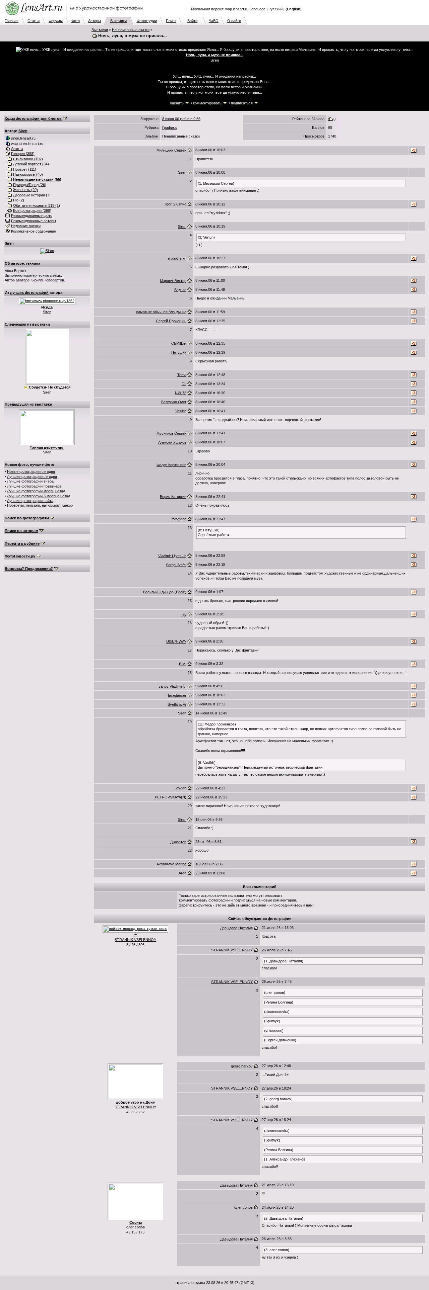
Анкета (17, 149)
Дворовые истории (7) (32, 195)
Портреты (15, 505)
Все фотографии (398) (32, 210)
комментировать (207, 103)
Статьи (33, 21)
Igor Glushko (175, 204)
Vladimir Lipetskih (172, 556)
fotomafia (179, 519)
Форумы (56, 21)
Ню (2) (18, 200)
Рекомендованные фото (31, 215)
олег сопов (135, 1227)
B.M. (182, 664)
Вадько (180, 290)
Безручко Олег (173, 402)
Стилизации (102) (28, 159)
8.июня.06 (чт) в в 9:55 (181, 119)
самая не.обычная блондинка (161, 312)
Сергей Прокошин (171, 321)
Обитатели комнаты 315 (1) (36, 205)
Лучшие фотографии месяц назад (36, 491)
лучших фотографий (29, 292)
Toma (181, 375)
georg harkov (242, 1066)
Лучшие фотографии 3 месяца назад (38, 496)
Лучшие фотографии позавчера (34, 486)
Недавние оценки (26, 226)
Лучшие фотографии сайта (30, 501)
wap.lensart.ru (236, 9)
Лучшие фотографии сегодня (32, 477)
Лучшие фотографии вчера (30, 481)
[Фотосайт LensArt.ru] (75, 15)
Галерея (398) (23, 154)
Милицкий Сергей (171, 150)
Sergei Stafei (176, 565)
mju (183, 614)
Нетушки (178, 352)
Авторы (94, 21)
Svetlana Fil (177, 704)
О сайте (234, 21)
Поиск (171, 21)
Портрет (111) (24, 169)
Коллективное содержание (33, 231)
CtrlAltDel (178, 343)
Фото (75, 21)
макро (67, 505)
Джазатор (178, 842)
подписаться (242, 103)
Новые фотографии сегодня (31, 471)
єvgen (181, 788)
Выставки (118, 21)
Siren (214, 60)
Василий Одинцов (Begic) (164, 592)
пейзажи (33, 505)
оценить (177, 103)
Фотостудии (147, 21)
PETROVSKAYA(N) (170, 797)
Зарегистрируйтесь (195, 905)
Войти (192, 21)
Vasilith (180, 411)
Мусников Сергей (171, 433)
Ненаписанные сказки (130, 30)
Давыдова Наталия (236, 928)
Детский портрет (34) (31, 164)
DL (184, 384)
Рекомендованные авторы (33, 221)
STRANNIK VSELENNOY (135, 940)
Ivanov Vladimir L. (172, 686)
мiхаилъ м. (177, 258)
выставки (41, 324)
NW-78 (180, 393)
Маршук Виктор (173, 281)
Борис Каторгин (173, 497)
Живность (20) (25, 190)
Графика (169, 127)
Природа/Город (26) (29, 185)
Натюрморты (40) (28, 174)
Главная (11, 21)
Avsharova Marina (171, 864)
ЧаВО (214, 21)
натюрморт (51, 505)
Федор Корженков (171, 465)
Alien (182, 873)
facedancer (177, 695)
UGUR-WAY (176, 641)
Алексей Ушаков (172, 442)
